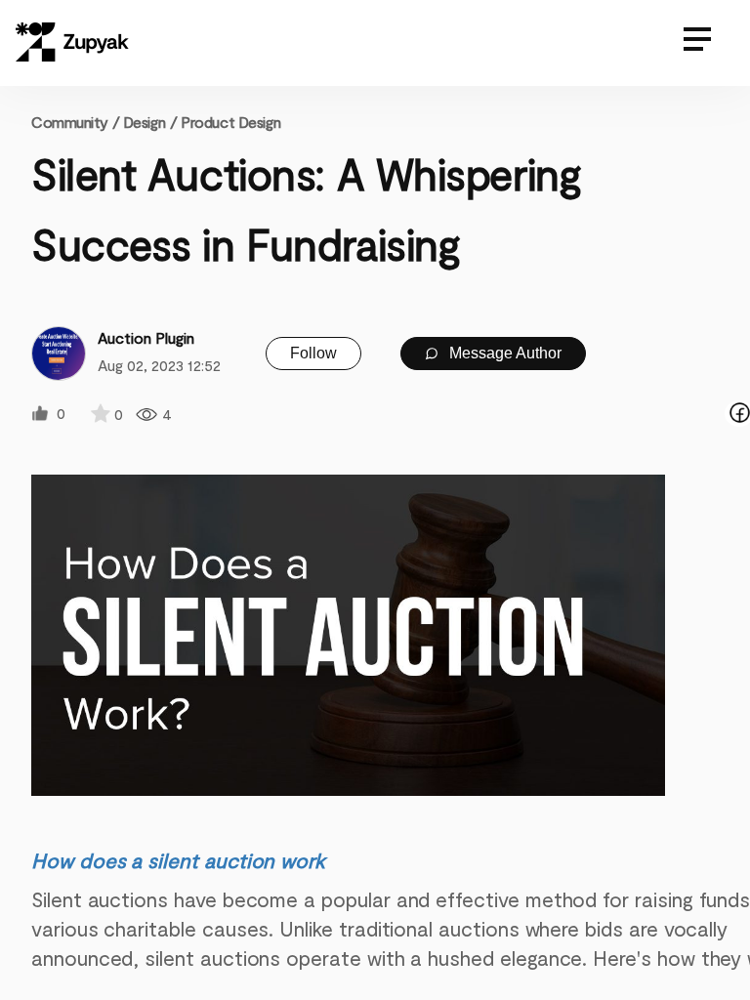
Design (144, 121)
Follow (313, 353)
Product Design (230, 121)
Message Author (503, 353)
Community (75, 121)
